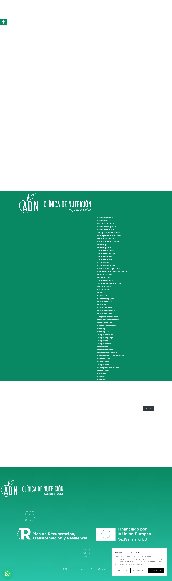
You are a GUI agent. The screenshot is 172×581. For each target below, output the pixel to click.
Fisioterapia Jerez (106, 265)
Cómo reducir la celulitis (49, 444)
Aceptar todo (155, 570)
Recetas (101, 292)
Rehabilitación (104, 274)
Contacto (102, 295)
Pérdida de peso (105, 223)
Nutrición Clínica (105, 229)
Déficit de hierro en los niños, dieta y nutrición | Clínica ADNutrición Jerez (48, 463)
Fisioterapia (103, 262)
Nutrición (102, 220)
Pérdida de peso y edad (76, 453)
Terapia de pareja (106, 253)
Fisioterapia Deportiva (108, 268)
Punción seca (103, 277)
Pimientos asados (25, 424)
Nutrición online (105, 217)
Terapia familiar (105, 256)
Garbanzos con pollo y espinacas (31, 433)
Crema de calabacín (26, 427)
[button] (3, 22)
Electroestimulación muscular (112, 271)
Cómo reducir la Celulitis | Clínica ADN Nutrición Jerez (40, 453)
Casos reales (103, 289)
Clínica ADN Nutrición (27, 444)
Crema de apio (24, 421)
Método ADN (104, 286)
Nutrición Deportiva (107, 226)
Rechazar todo (139, 570)
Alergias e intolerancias (109, 232)
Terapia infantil (104, 259)
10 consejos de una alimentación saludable (92, 458)
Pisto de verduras (25, 430)
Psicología (102, 244)
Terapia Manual (105, 280)
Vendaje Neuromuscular (109, 283)
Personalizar (122, 570)
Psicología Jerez (105, 247)
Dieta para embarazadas (109, 235)
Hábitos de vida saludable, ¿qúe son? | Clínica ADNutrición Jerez (44, 458)
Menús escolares (105, 238)
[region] (139, 562)
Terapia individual (106, 250)
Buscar (21, 404)
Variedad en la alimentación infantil (96, 463)
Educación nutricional (108, 241)
